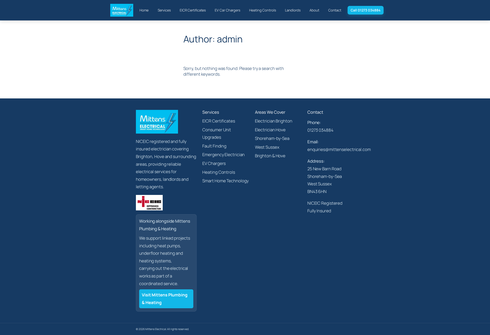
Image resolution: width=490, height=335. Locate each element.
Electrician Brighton (273, 121)
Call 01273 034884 (365, 10)
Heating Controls (218, 172)
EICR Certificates (218, 121)
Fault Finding (214, 146)
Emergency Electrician (223, 154)
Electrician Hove (270, 130)
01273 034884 (320, 130)
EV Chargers (214, 163)
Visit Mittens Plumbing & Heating (165, 298)
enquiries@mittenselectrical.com (339, 149)
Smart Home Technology (225, 181)
